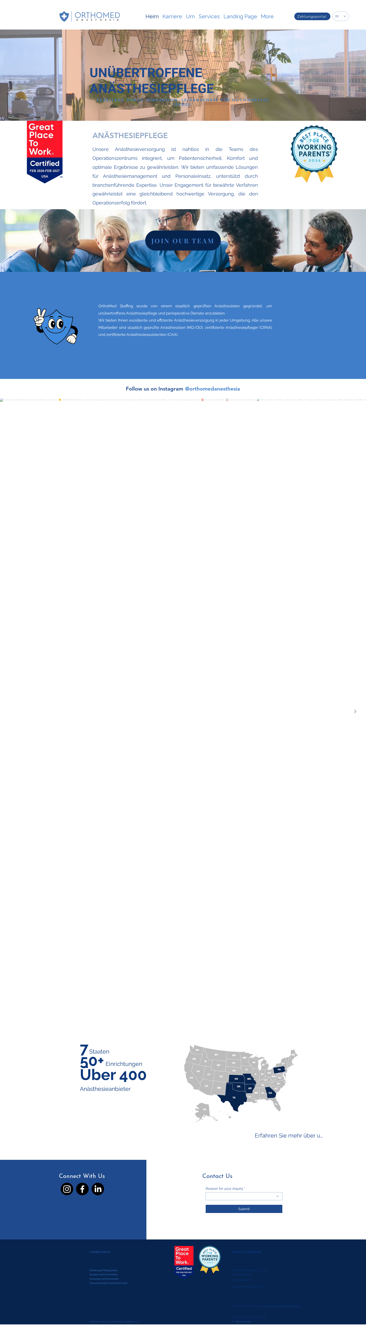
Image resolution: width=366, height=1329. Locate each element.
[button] (209, 15)
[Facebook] (82, 1189)
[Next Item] (355, 712)
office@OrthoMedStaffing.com (247, 1286)
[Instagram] (67, 1189)
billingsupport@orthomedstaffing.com (281, 1306)
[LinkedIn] (98, 1189)
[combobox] (244, 1196)
